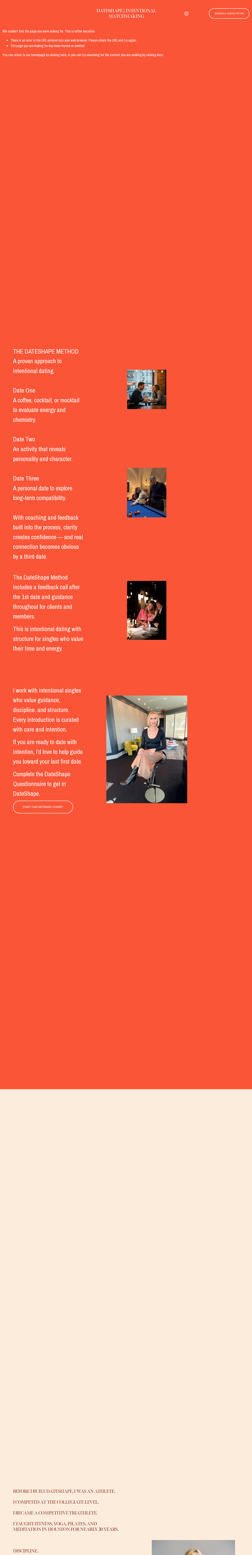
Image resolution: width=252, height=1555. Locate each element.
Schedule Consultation (229, 13)
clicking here (58, 54)
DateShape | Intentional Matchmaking (126, 13)
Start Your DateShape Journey (43, 807)
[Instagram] (186, 13)
